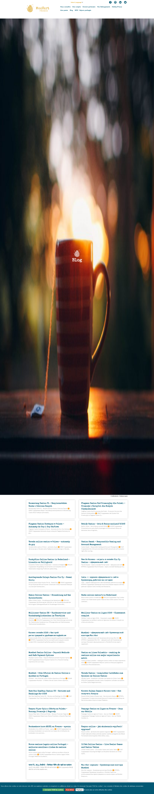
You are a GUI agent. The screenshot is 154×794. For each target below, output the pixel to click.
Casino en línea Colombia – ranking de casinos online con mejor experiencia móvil (100, 655)
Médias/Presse (117, 7)
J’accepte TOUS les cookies (54, 790)
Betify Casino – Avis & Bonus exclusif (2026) (103, 524)
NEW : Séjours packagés (83, 10)
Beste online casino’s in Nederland (98, 595)
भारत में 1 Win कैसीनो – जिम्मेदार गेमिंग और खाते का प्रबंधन (50, 765)
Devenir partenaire (89, 7)
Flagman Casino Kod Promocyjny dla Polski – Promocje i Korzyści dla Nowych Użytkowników (103, 506)
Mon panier (64, 10)
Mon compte (76, 7)
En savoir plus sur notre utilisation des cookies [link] (98, 790)
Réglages (79, 790)
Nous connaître (65, 7)
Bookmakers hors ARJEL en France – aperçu (50, 726)
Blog (71, 10)
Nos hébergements (103, 7)
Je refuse (70, 790)
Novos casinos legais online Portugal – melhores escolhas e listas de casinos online (48, 747)
